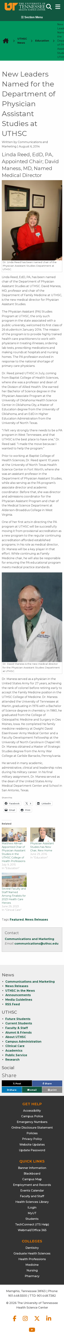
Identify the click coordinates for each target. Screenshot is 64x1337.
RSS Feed (12, 1004)
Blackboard (32, 1173)
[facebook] (15, 1321)
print (53, 1090)
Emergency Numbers (32, 1122)
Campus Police (32, 1116)
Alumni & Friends (18, 1032)
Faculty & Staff (16, 1028)
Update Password (32, 1150)
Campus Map (32, 1179)
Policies (32, 1133)
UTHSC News (22, 40)
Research (12, 1059)
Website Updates (32, 1144)
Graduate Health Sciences (32, 1253)
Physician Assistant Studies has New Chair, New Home (42, 847)
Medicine (32, 1264)
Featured (17, 919)
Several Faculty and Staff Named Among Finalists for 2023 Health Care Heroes (14, 895)
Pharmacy (32, 1276)
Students (32, 1219)
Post (22, 1084)
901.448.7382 (46, 1295)
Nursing (32, 1270)
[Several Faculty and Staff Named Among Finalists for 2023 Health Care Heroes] (14, 880)
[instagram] (25, 1321)
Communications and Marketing (29, 939)
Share (53, 1084)
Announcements (18, 995)
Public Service (16, 1055)
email (33, 1089)
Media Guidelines (18, 999)
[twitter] (37, 1321)
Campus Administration (23, 1041)
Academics (13, 1050)
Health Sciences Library (32, 1202)
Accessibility (32, 1110)
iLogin (32, 1207)
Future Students (17, 1019)
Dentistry (32, 1247)
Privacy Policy (32, 1139)
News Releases (36, 919)
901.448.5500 (17, 1295)
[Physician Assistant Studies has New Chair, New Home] (42, 835)
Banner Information (32, 1168)
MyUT (32, 1213)
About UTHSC (15, 1037)
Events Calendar (32, 1190)
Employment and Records (32, 1185)
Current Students (18, 1023)
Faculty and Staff (32, 1196)
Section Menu (33, 17)
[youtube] (32, 1332)
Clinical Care (15, 1046)
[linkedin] (48, 1321)
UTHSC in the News (20, 990)
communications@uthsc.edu (36, 943)
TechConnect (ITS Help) (32, 1224)
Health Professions (32, 1259)
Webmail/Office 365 (32, 1230)
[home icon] (4, 40)
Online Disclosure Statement (32, 1127)
